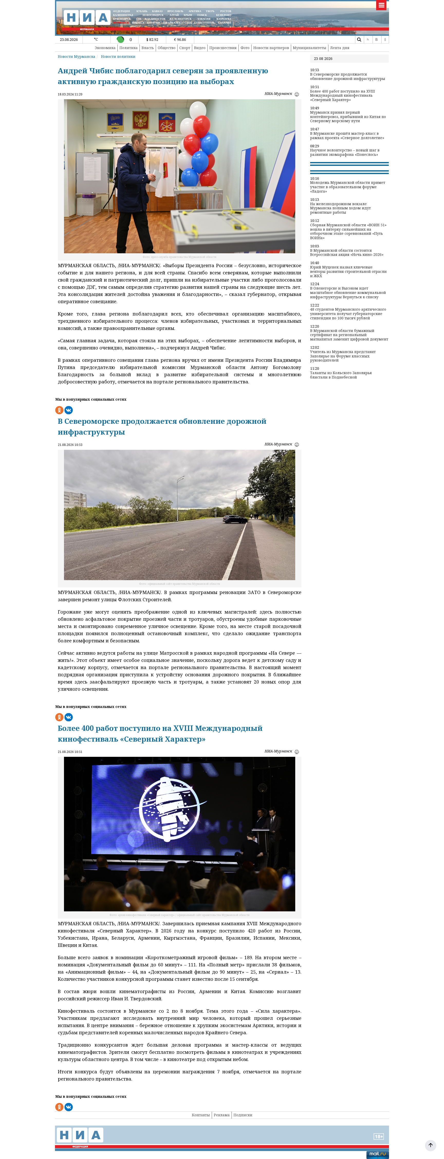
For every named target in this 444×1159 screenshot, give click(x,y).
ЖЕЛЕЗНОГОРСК (180, 18)
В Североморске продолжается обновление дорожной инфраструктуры (347, 76)
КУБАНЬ (141, 11)
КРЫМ (188, 15)
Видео (200, 47)
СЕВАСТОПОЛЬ (205, 22)
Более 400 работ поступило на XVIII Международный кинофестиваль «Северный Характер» (342, 95)
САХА (188, 22)
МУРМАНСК (121, 22)
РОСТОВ (225, 11)
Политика (128, 47)
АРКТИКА (195, 11)
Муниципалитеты (309, 47)
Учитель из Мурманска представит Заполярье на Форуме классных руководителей (343, 356)
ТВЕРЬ (210, 11)
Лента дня (339, 47)
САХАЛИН (224, 22)
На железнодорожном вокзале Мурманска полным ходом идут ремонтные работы (340, 208)
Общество (166, 47)
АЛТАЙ (174, 15)
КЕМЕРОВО (223, 15)
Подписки (243, 1114)
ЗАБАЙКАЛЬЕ (172, 22)
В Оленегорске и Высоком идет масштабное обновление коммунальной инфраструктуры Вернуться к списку (348, 292)
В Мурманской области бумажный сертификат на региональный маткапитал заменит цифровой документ (349, 335)
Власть (148, 47)
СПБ (139, 18)
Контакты (201, 1114)
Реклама (222, 1114)
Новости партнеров (271, 47)
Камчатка (223, 18)
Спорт (184, 47)
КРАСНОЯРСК (122, 18)
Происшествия (223, 47)
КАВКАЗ (157, 11)
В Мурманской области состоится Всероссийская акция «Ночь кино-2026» (346, 252)
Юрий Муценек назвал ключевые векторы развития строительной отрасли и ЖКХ (348, 271)
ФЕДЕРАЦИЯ (121, 11)
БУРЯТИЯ (153, 22)
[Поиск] (359, 39)
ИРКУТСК (138, 22)
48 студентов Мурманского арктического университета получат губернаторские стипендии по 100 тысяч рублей (348, 313)
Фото (244, 47)
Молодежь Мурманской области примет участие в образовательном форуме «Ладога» (347, 187)
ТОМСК (202, 15)
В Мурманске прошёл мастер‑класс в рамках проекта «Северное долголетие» (347, 135)
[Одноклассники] (385, 39)
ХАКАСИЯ (203, 18)
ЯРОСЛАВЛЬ (175, 11)
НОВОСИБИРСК (153, 15)
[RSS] (368, 39)
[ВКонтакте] (376, 39)
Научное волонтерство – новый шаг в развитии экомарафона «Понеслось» (345, 152)
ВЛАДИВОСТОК (155, 18)
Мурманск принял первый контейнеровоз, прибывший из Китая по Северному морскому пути (348, 116)
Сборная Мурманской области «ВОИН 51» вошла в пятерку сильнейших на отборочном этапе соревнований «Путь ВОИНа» (348, 231)
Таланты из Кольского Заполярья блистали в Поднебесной (341, 375)
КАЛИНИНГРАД (123, 15)
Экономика (105, 47)
